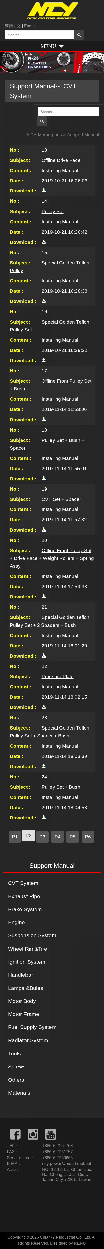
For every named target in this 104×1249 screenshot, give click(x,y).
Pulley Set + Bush (61, 787)
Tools (14, 1053)
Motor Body (22, 1001)
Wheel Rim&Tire (27, 949)
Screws (17, 1066)
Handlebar (20, 975)
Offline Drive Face (61, 160)
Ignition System (26, 962)
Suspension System (32, 935)
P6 (88, 836)
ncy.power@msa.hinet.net (66, 1163)
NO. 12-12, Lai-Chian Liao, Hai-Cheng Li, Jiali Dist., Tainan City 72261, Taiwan (67, 1174)
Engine (16, 922)
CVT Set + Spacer (61, 499)
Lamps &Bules (25, 988)
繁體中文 (13, 26)
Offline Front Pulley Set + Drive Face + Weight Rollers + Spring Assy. (52, 558)
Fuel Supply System (32, 1027)
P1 (15, 836)
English (31, 26)
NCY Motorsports (44, 134)
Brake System (25, 909)
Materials (19, 1093)
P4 (58, 836)
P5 (73, 836)
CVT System (23, 883)
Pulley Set (53, 211)
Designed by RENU (68, 1243)
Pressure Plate (58, 676)
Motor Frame (23, 1014)
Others (16, 1080)
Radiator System (28, 1040)
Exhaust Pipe (24, 896)
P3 (42, 836)
